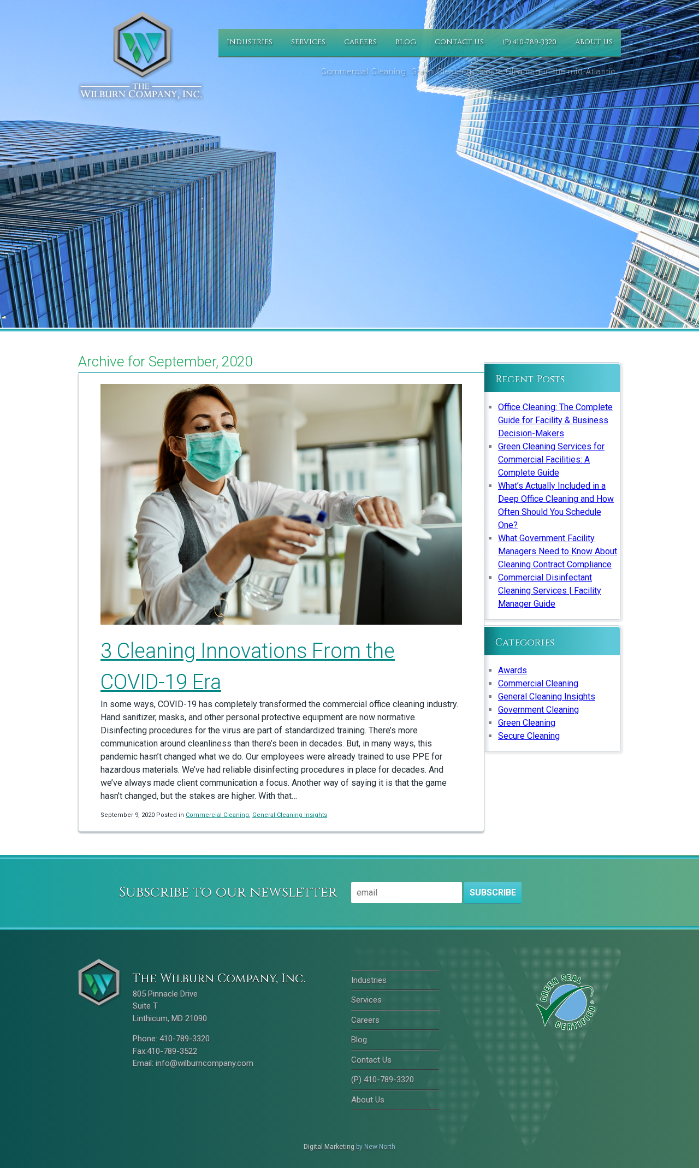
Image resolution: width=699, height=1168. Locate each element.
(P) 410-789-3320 (529, 42)
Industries (250, 42)
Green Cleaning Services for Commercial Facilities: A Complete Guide (551, 459)
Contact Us (459, 42)
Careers (360, 42)
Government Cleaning (538, 709)
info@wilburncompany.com (204, 1063)
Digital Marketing (329, 1147)
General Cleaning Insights (289, 815)
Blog (405, 42)
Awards (512, 670)
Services (308, 42)
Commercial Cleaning (217, 815)
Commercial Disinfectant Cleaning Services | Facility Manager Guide (549, 590)
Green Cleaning (526, 723)
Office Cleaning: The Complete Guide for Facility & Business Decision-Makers (555, 420)
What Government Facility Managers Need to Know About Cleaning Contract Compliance (557, 551)
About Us (594, 42)
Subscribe (493, 892)
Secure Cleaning (529, 736)
